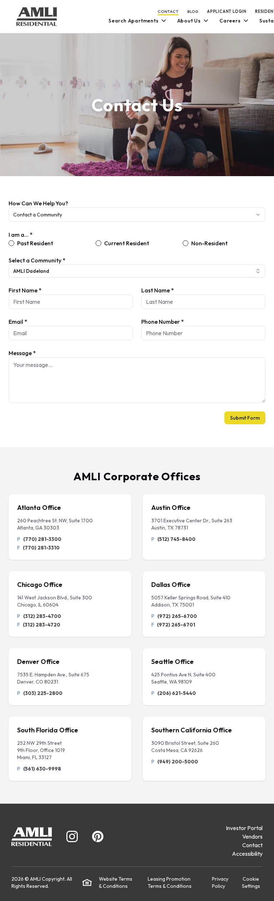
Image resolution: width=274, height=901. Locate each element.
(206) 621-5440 (176, 693)
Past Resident (35, 243)
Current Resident (126, 243)
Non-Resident (209, 243)
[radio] (11, 243)
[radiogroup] (137, 243)
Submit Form (245, 418)
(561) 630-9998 (42, 769)
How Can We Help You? (38, 203)
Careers (230, 20)
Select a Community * (37, 260)
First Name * (25, 290)
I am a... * (20, 234)
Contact (168, 11)
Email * (18, 321)
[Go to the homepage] (36, 16)
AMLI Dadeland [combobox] (31, 271)
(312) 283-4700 (42, 616)
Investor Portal (244, 827)
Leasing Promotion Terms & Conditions (170, 882)
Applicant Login (227, 11)
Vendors (252, 836)
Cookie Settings (251, 882)
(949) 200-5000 (177, 761)
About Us (189, 20)
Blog (192, 11)
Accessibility (247, 853)
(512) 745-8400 (176, 539)
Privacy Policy (220, 882)
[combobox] (137, 215)
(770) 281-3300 (42, 539)
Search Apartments (133, 20)
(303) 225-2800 (42, 693)
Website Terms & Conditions (115, 882)
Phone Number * (162, 321)
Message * (22, 353)
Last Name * (157, 290)
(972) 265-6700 (177, 616)
